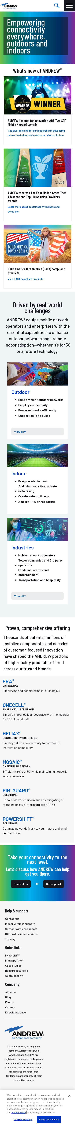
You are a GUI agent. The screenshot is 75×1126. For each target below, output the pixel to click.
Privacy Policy (19, 1112)
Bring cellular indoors (33, 481)
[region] (37, 1108)
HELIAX (12, 733)
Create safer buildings (33, 496)
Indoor (18, 473)
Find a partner (14, 960)
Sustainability (14, 975)
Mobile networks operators (37, 555)
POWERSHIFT (18, 819)
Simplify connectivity (33, 405)
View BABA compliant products (25, 279)
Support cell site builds (34, 416)
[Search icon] (57, 6)
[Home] (23, 1032)
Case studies (13, 965)
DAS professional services (21, 934)
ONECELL (14, 705)
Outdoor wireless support (21, 928)
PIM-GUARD (16, 790)
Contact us (21, 884)
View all (18, 431)
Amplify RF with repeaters (36, 501)
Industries (22, 547)
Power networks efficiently (37, 410)
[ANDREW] (8, 5)
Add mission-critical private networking (37, 488)
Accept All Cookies (49, 1119)
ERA (8, 681)
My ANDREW (12, 955)
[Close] (69, 1096)
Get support (53, 884)
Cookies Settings (23, 1119)
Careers (10, 1007)
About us (10, 992)
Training (10, 939)
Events (9, 1002)
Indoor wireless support (20, 923)
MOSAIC (12, 762)
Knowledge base (15, 1012)
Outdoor (20, 392)
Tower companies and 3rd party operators (40, 562)
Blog (8, 997)
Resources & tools (16, 970)
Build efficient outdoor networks (40, 400)
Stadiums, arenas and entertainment (33, 572)
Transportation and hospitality (39, 580)
